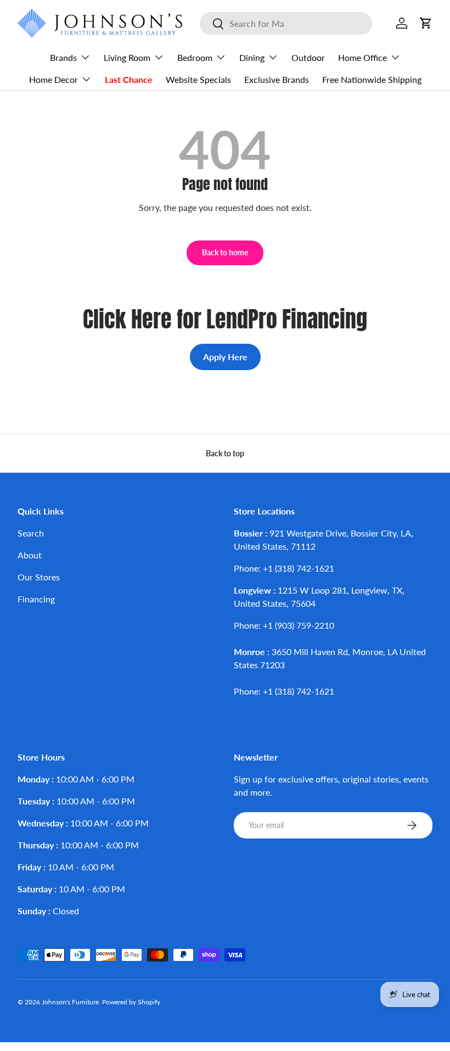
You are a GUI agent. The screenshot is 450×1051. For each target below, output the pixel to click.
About (30, 555)
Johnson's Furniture (70, 1002)
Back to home (225, 252)
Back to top (225, 453)
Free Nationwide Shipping (371, 79)
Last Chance (129, 79)
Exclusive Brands (276, 79)
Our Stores (39, 577)
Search (31, 533)
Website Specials (198, 79)
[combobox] (286, 23)
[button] (426, 23)
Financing (36, 599)
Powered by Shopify (131, 1002)
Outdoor (308, 57)
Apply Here (225, 356)
